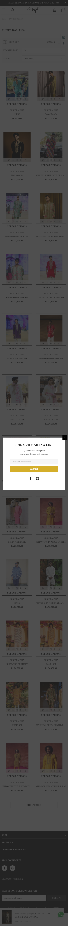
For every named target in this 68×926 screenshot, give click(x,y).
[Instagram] (37, 478)
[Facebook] (30, 478)
